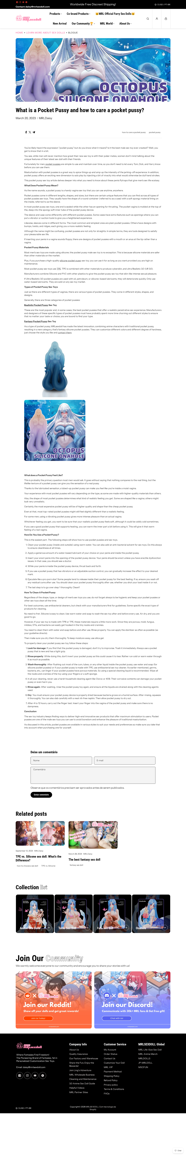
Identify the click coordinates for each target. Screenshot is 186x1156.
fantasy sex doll (76, 865)
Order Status (110, 1054)
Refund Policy (110, 1080)
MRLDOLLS (144, 1058)
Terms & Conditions (114, 1089)
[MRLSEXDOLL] (28, 18)
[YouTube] (23, 2)
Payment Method (113, 1071)
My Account (110, 1049)
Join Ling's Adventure (80, 1070)
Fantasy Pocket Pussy (35, 321)
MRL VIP (108, 1067)
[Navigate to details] (48, 927)
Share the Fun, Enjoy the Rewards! (81, 1064)
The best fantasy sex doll (84, 859)
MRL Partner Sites (78, 1092)
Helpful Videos (76, 1087)
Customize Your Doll (114, 1062)
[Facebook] (17, 2)
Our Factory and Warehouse (83, 1058)
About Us (74, 1049)
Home (19, 32)
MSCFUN (143, 1067)
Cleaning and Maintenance (82, 1079)
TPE (59, 268)
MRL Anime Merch (147, 1054)
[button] (165, 18)
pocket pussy (155, 132)
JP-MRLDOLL (145, 1062)
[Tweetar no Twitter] (30, 132)
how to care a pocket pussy (134, 132)
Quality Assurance (78, 1054)
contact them (64, 332)
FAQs (106, 1093)
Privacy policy (111, 1084)
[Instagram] (20, 2)
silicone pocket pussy (70, 260)
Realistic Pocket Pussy (36, 305)
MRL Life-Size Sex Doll (150, 1049)
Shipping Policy (111, 1076)
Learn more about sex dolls (45, 32)
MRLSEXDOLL (92, 1107)
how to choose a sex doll (27, 866)
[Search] (147, 18)
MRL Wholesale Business (82, 1074)
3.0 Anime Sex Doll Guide (82, 1083)
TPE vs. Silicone (48, 866)
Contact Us (109, 1058)
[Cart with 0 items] (165, 18)
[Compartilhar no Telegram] (34, 132)
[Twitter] (26, 2)
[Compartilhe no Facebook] (26, 132)
